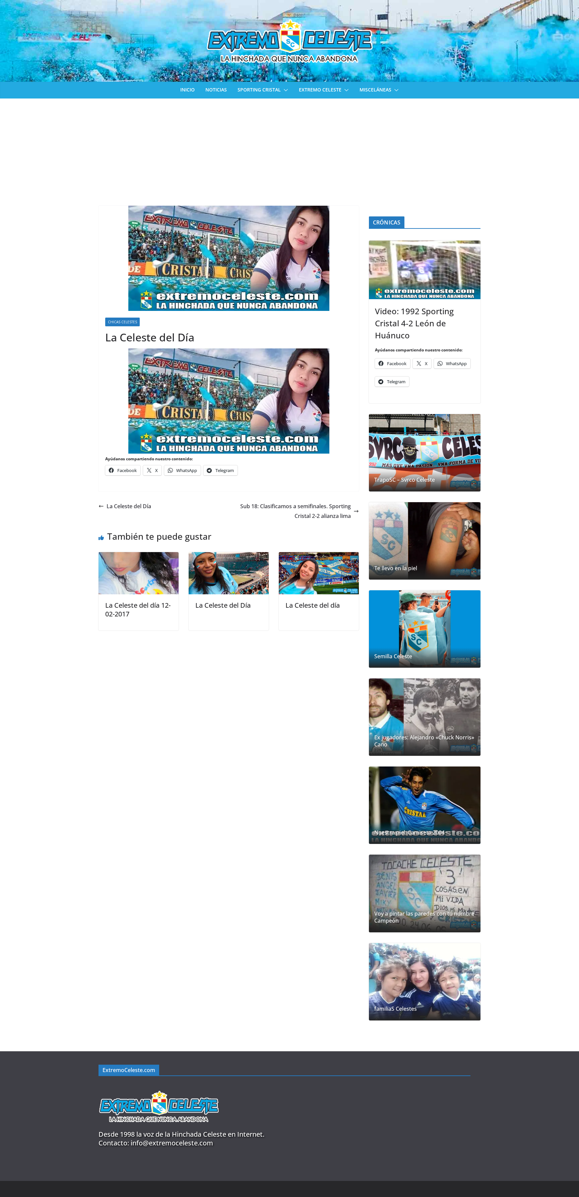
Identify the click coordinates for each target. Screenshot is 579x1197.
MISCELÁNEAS (375, 89)
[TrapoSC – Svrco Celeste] (424, 452)
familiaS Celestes (395, 1008)
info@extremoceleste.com (172, 1142)
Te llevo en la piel (395, 568)
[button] (284, 90)
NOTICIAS (216, 89)
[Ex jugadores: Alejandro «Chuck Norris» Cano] (424, 717)
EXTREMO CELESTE (320, 89)
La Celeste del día (312, 605)
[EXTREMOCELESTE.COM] (159, 1087)
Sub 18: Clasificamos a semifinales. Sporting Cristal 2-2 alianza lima (295, 511)
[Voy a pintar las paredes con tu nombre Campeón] (424, 893)
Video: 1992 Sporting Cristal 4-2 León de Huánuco (414, 323)
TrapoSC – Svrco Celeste (404, 479)
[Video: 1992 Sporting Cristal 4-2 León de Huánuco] (424, 270)
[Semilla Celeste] (424, 629)
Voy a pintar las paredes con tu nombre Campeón (424, 917)
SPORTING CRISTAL (259, 89)
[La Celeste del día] (319, 556)
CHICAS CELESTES (122, 322)
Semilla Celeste (393, 656)
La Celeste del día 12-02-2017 (138, 609)
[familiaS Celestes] (424, 981)
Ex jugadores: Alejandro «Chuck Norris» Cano (424, 741)
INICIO (187, 89)
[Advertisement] (289, 149)
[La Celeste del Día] (229, 556)
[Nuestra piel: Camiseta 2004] (424, 805)
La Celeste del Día (129, 506)
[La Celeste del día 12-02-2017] (139, 556)
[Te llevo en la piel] (424, 541)
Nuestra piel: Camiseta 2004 (409, 832)
